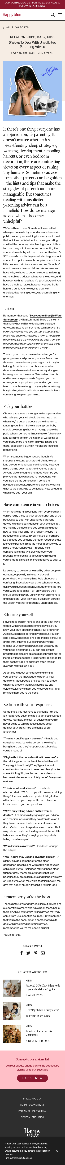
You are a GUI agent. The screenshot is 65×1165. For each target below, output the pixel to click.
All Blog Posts (17, 27)
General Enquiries (32, 1117)
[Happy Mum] (13, 15)
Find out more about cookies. (18, 1158)
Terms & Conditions (32, 1105)
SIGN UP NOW (32, 1078)
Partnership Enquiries (33, 1111)
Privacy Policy (32, 1099)
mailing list (24, 3)
